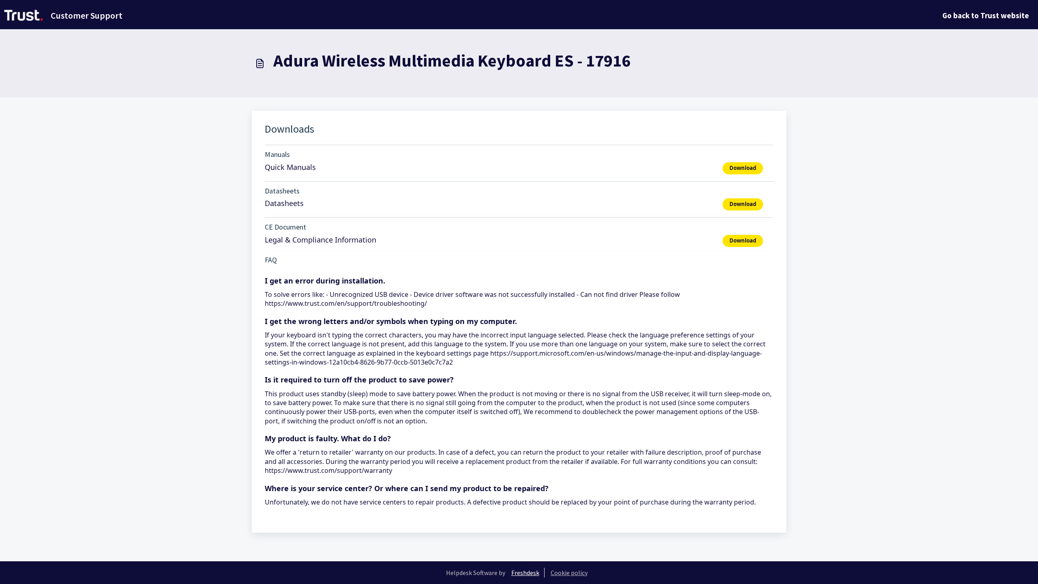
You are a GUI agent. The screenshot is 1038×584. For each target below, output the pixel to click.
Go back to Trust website (985, 15)
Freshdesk (525, 573)
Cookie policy (569, 573)
